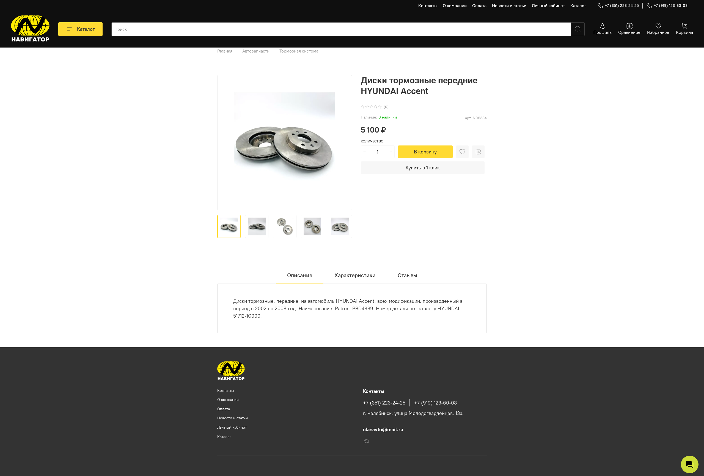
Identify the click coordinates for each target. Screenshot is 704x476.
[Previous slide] (226, 142)
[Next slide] (343, 142)
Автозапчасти (256, 51)
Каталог (578, 5)
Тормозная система (298, 51)
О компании (455, 5)
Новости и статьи (509, 5)
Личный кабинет (548, 5)
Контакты (427, 5)
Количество (372, 141)
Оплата (479, 5)
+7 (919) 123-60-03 (671, 5)
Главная (224, 51)
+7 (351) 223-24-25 (622, 5)
